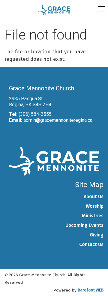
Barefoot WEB (91, 290)
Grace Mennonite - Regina (54, 10)
